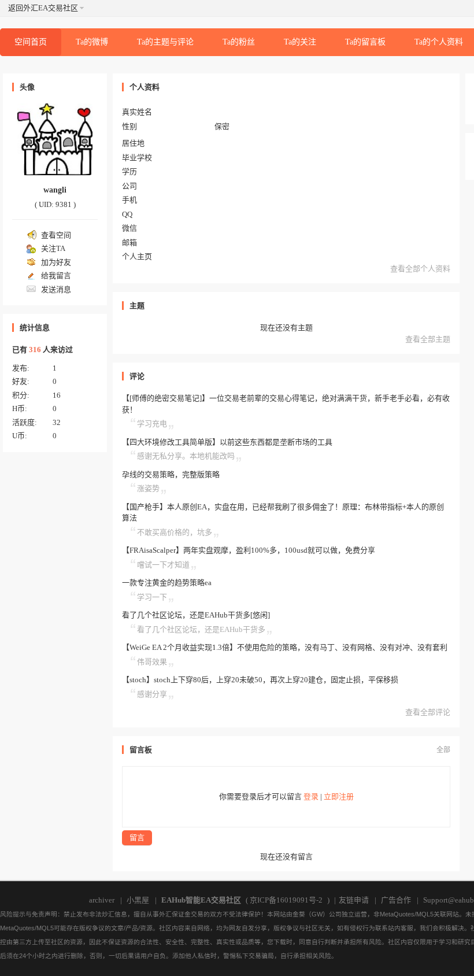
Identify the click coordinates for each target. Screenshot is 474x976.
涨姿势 (148, 488)
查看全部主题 (427, 339)
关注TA (53, 248)
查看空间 (56, 235)
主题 (137, 305)
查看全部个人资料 (420, 268)
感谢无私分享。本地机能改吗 (186, 456)
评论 (137, 376)
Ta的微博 (92, 42)
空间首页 (30, 42)
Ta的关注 (300, 42)
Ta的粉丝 (239, 42)
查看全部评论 (427, 712)
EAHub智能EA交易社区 (201, 900)
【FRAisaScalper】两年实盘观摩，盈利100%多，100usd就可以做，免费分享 (248, 550)
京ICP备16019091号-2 (286, 900)
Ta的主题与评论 (165, 42)
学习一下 (152, 597)
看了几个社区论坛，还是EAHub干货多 (201, 629)
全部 (443, 750)
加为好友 (56, 262)
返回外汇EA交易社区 (43, 7)
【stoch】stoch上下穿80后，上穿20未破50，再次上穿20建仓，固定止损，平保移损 (260, 679)
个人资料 (144, 87)
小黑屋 (138, 900)
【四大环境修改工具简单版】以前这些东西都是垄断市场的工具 (227, 442)
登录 (311, 796)
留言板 (140, 749)
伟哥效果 (152, 661)
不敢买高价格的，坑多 (174, 532)
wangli (54, 190)
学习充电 (152, 423)
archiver (101, 900)
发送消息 (56, 289)
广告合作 (396, 900)
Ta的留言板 (365, 42)
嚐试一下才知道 (163, 564)
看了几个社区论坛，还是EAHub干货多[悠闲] (196, 615)
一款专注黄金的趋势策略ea (167, 582)
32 (57, 422)
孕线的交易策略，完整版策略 (171, 474)
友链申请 (354, 900)
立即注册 (339, 796)
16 (57, 395)
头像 (27, 87)
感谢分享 (152, 694)
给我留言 (56, 275)
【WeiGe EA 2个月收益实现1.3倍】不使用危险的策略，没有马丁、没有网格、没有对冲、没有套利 (284, 647)
